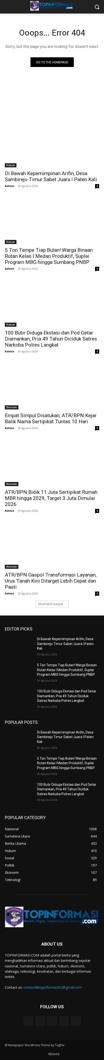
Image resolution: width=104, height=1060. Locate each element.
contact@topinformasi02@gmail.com (52, 987)
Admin (9, 186)
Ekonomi (11, 407)
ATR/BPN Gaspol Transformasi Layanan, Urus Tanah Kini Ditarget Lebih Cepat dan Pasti (51, 581)
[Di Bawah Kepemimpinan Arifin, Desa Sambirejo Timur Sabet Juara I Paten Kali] (52, 143)
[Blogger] (28, 1021)
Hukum (10, 165)
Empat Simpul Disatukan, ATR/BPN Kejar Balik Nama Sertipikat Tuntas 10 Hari (51, 418)
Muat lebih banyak (50, 604)
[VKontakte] (76, 1021)
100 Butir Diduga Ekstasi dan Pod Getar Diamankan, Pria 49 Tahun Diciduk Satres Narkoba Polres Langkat (51, 339)
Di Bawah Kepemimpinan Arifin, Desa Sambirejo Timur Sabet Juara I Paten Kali (51, 176)
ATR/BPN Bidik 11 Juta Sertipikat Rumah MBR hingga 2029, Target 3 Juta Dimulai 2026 (51, 498)
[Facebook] (40, 1021)
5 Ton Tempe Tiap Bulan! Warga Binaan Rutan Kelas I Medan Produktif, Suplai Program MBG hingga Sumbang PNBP (49, 256)
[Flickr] (52, 1021)
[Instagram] (64, 1021)
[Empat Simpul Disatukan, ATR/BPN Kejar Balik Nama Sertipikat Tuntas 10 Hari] (52, 385)
